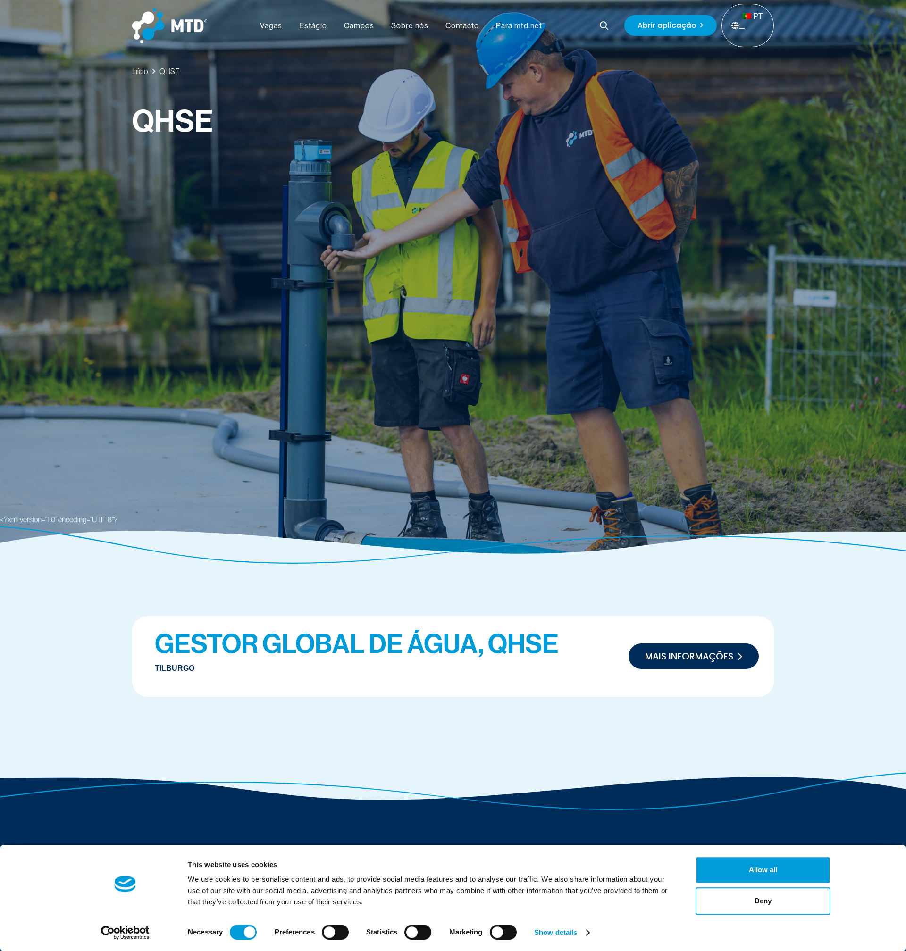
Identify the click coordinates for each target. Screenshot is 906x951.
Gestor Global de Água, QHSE (357, 644)
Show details (555, 932)
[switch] (335, 932)
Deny (763, 901)
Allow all (763, 870)
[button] (604, 25)
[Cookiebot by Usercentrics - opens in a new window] (125, 933)
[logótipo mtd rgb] (169, 25)
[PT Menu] (742, 28)
